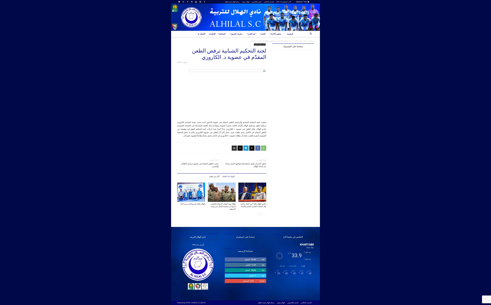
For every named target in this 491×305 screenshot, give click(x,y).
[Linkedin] (196, 2)
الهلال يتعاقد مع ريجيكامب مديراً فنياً (193, 204)
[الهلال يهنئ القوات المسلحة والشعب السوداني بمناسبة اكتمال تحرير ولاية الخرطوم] (222, 192)
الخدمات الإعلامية (269, 2)
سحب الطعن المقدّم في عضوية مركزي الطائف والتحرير (200, 165)
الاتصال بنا (201, 34)
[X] (183, 2)
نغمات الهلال (228, 2)
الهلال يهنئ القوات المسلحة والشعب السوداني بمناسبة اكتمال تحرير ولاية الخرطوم (223, 206)
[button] (311, 34)
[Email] (240, 148)
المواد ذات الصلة (228, 176)
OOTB (188, 303)
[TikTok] (187, 2)
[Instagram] (200, 2)
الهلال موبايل (245, 2)
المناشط (222, 34)
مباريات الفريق (236, 34)
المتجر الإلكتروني (256, 2)
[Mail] (192, 2)
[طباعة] (234, 148)
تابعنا (263, 259)
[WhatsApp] (263, 148)
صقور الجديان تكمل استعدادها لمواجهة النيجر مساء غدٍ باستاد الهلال (245, 165)
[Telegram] (246, 148)
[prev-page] (263, 214)
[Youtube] (179, 2)
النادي (263, 34)
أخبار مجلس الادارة (300, 41)
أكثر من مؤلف (214, 176)
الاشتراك (261, 281)
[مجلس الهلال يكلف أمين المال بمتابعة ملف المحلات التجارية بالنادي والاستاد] (252, 192)
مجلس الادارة (276, 34)
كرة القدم (251, 34)
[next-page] (259, 214)
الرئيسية (290, 34)
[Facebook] (204, 2)
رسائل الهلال (235, 2)
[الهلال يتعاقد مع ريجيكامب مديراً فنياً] (191, 192)
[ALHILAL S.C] (245, 17)
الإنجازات (212, 34)
